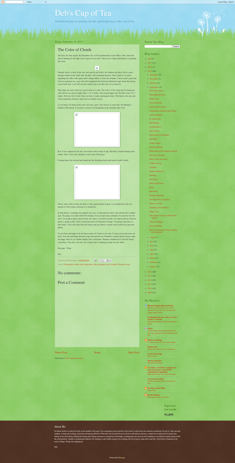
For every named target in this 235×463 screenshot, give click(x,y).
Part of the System (156, 90)
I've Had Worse (155, 127)
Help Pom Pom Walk (155, 363)
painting (101, 264)
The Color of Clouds (157, 155)
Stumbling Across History (159, 207)
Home (97, 352)
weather (114, 264)
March (152, 258)
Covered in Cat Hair (156, 379)
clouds (76, 264)
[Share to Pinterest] (110, 260)
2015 (150, 71)
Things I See (154, 98)
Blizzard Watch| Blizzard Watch (160, 305)
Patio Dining (154, 122)
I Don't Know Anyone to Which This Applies (163, 216)
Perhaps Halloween (156, 195)
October (153, 83)
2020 (150, 58)
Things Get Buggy (156, 221)
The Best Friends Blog (156, 388)
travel (108, 264)
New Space (153, 179)
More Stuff (153, 191)
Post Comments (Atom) (74, 358)
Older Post (133, 352)
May (152, 249)
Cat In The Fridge (155, 354)
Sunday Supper (155, 143)
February (153, 262)
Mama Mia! (152, 390)
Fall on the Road (155, 102)
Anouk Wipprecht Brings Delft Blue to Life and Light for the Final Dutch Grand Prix (162, 332)
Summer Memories (156, 171)
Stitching (152, 175)
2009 (150, 292)
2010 (150, 288)
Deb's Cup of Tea (83, 12)
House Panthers (154, 395)
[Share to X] (105, 260)
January (153, 266)
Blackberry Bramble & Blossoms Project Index (162, 322)
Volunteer (153, 167)
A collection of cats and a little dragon (162, 342)
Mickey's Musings (155, 340)
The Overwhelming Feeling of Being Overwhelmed (163, 231)
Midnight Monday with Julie (158, 397)
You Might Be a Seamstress (159, 199)
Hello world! (152, 356)
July (152, 241)
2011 (150, 284)
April (152, 254)
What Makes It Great (157, 94)
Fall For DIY (152, 347)
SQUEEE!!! (153, 139)
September (154, 87)
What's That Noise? (156, 183)
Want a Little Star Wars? (158, 159)
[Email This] (100, 260)
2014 (150, 271)
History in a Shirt (155, 203)
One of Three (154, 131)
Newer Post (61, 352)
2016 (150, 67)
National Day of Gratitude (159, 135)
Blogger (122, 457)
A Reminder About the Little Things (163, 111)
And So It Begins (155, 114)
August (153, 237)
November (154, 78)
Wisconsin (121, 264)
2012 (150, 280)
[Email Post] (95, 260)
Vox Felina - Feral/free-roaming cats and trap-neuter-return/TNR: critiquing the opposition (162, 369)
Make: (150, 328)
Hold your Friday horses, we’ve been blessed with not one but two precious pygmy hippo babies (161, 310)
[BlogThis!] (102, 260)
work (128, 264)
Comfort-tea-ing (155, 163)
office (96, 264)
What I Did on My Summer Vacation (163, 151)
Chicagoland (68, 264)
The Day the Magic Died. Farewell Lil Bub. (161, 382)
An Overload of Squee (157, 106)
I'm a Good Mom (155, 226)
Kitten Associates (154, 360)
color (82, 264)
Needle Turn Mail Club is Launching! (161, 349)
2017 (150, 63)
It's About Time (155, 119)
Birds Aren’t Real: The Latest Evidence (162, 374)
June (152, 245)
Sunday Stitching (155, 147)
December (154, 74)
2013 (150, 276)
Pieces (151, 187)
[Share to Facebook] (107, 260)
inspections (88, 264)
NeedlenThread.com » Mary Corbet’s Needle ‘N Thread (162, 318)
